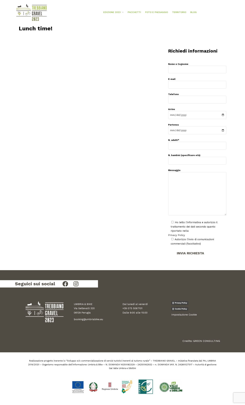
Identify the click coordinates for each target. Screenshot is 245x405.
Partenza (173, 125)
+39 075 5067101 (132, 308)
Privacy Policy (176, 235)
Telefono (173, 94)
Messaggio (174, 170)
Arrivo (171, 109)
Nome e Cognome (178, 64)
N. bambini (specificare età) (184, 155)
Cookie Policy (181, 309)
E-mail (171, 79)
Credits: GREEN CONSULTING (201, 340)
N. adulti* (173, 140)
